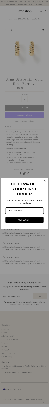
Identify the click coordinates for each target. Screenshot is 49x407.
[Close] (45, 180)
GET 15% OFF (24, 220)
